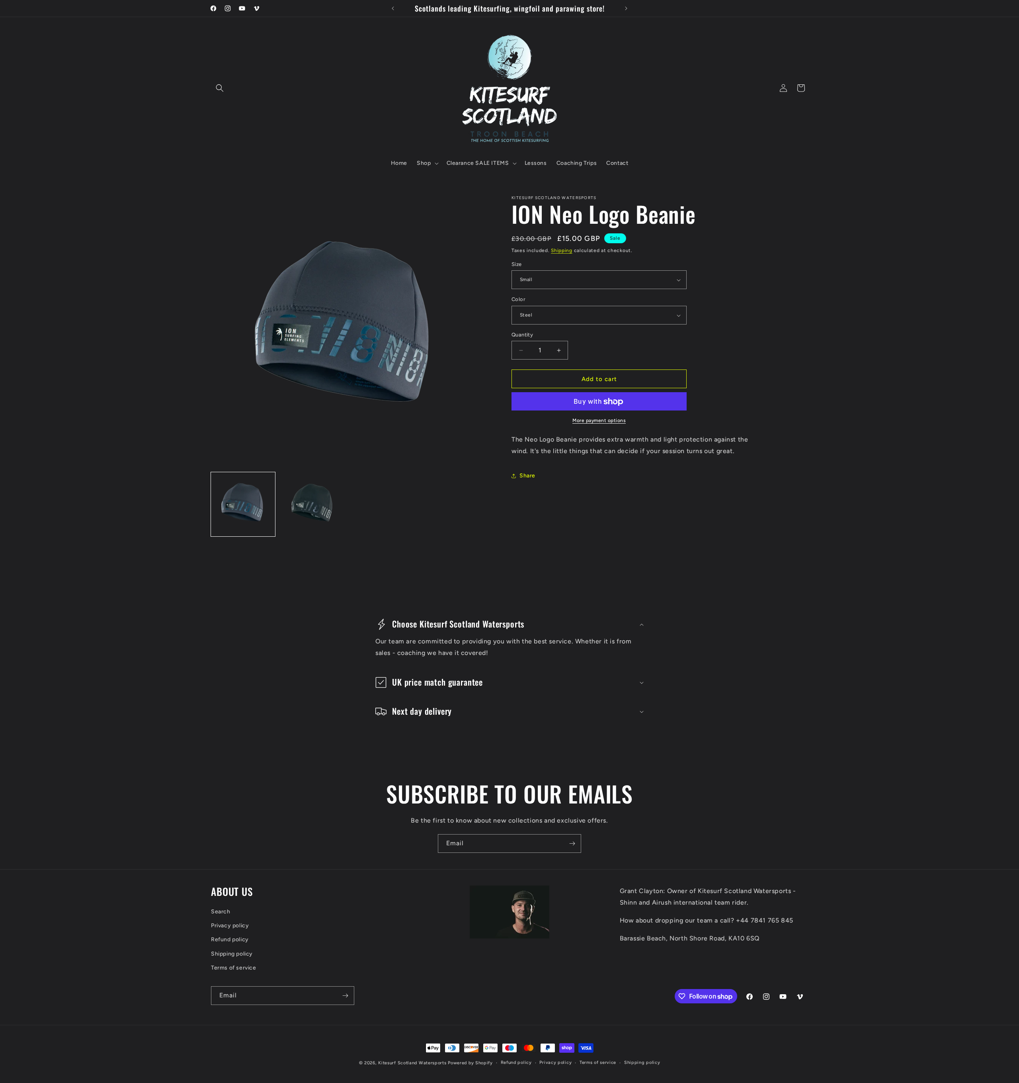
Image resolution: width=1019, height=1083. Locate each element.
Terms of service (233, 967)
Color (518, 300)
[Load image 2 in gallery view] (311, 504)
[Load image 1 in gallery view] (243, 504)
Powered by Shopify (470, 1062)
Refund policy (230, 939)
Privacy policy (230, 925)
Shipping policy (232, 953)
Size (516, 264)
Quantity (522, 335)
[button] (219, 88)
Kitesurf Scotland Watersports (412, 1062)
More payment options (599, 421)
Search (220, 911)
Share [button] (527, 476)
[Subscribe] (572, 843)
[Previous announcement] (393, 8)
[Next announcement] (626, 8)
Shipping (561, 250)
